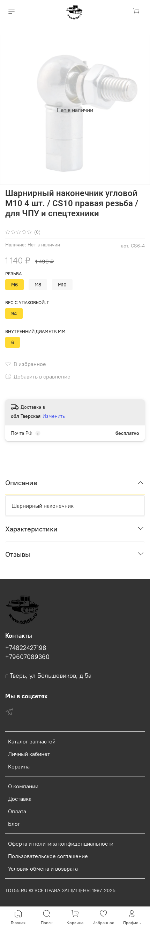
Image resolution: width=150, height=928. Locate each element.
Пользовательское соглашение (48, 856)
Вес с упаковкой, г (27, 302)
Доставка (19, 798)
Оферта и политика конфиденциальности (60, 843)
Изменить (54, 416)
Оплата (17, 811)
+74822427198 (25, 648)
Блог (14, 823)
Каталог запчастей (31, 741)
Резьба (13, 273)
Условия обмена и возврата (43, 868)
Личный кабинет (29, 753)
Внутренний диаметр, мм (35, 331)
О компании (23, 786)
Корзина (19, 766)
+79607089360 (27, 657)
